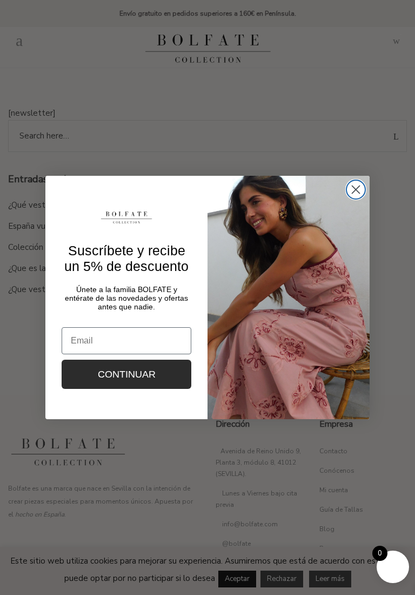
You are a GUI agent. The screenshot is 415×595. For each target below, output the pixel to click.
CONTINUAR (127, 374)
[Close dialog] (355, 189)
